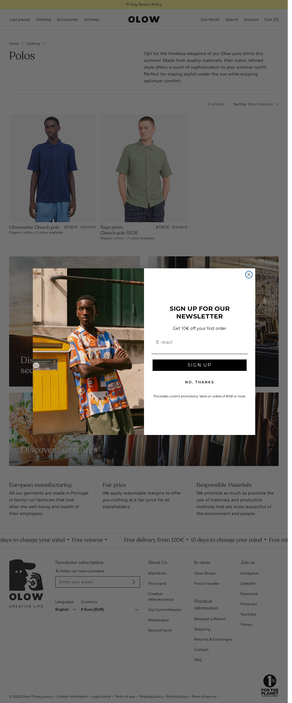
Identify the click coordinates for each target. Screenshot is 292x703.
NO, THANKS (199, 382)
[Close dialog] (249, 274)
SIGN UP (200, 365)
